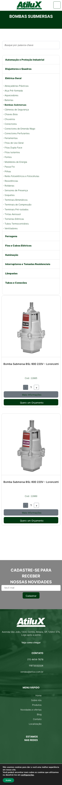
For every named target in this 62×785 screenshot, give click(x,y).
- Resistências (10, 181)
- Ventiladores (10, 228)
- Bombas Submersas (14, 104)
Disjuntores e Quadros (18, 68)
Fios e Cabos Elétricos (18, 245)
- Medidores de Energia (15, 162)
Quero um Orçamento (32, 402)
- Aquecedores (10, 95)
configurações (27, 775)
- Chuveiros (9, 119)
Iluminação (11, 254)
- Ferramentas (10, 138)
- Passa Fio (9, 166)
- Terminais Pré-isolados (15, 209)
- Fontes (7, 157)
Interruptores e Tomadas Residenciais (27, 264)
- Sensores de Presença (15, 190)
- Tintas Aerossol (12, 214)
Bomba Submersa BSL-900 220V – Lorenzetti (31, 363)
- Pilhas (7, 171)
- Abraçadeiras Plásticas (16, 86)
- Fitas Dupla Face (12, 147)
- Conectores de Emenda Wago (19, 128)
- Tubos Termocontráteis (16, 223)
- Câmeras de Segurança (16, 109)
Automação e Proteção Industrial (24, 59)
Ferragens (11, 236)
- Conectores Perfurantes (16, 133)
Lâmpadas (11, 273)
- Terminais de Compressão (17, 204)
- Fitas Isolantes (11, 152)
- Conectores (10, 124)
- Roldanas (8, 185)
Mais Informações (31, 394)
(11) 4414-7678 (35, 659)
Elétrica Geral (13, 78)
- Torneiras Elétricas (13, 219)
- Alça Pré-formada (13, 90)
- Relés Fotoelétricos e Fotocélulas (21, 176)
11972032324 (36, 665)
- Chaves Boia (10, 114)
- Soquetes (9, 195)
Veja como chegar (31, 642)
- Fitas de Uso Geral (13, 143)
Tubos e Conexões (16, 282)
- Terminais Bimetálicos (15, 200)
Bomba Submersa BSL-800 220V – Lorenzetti (31, 481)
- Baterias (8, 100)
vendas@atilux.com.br (31, 671)
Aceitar (8, 780)
